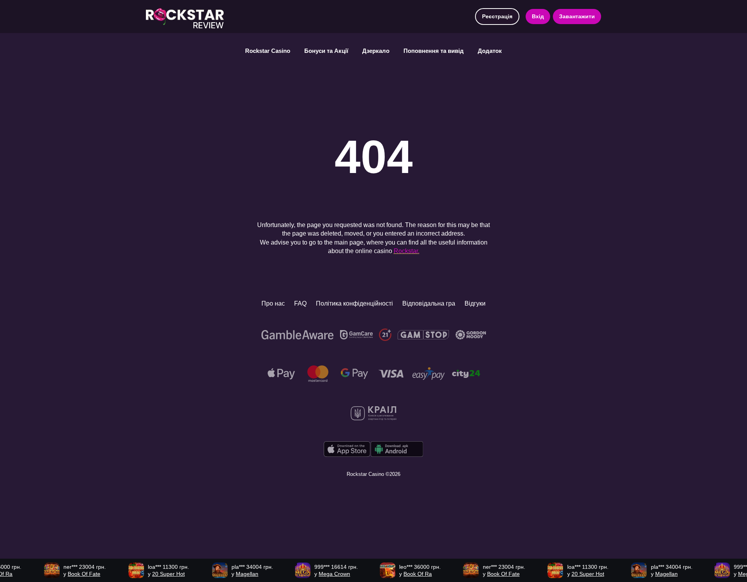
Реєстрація (497, 16)
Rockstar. (406, 251)
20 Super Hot (159, 574)
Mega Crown (325, 574)
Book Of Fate (74, 574)
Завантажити (577, 16)
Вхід (538, 16)
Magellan (237, 574)
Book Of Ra (408, 574)
